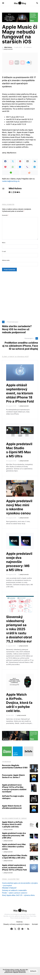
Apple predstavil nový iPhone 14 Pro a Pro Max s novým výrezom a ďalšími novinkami (14, 788)
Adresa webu (6, 260)
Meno (3, 242)
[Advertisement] (20, 296)
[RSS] (28, 929)
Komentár (5, 215)
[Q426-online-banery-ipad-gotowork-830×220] (20, 736)
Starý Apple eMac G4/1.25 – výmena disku (18, 895)
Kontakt (35, 924)
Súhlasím (33, 971)
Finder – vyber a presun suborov (14, 893)
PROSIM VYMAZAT (9, 888)
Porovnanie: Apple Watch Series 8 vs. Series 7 (13, 776)
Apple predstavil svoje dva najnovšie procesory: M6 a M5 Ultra (19, 562)
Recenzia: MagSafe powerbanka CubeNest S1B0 (14, 766)
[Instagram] (19, 929)
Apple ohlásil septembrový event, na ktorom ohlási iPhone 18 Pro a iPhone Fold (20, 393)
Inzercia (19, 922)
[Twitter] (15, 929)
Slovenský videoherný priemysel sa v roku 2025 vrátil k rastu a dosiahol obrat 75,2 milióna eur (19, 629)
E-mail (4, 251)
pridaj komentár (8, 49)
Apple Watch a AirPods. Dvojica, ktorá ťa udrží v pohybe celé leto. (19, 703)
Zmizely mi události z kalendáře (14, 890)
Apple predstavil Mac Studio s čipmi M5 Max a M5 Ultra (19, 450)
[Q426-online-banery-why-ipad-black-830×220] (20, 17)
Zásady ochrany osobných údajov (16, 924)
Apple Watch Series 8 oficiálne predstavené (12, 807)
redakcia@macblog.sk (10, 181)
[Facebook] (12, 929)
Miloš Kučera (8, 47)
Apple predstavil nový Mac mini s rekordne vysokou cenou (19, 507)
